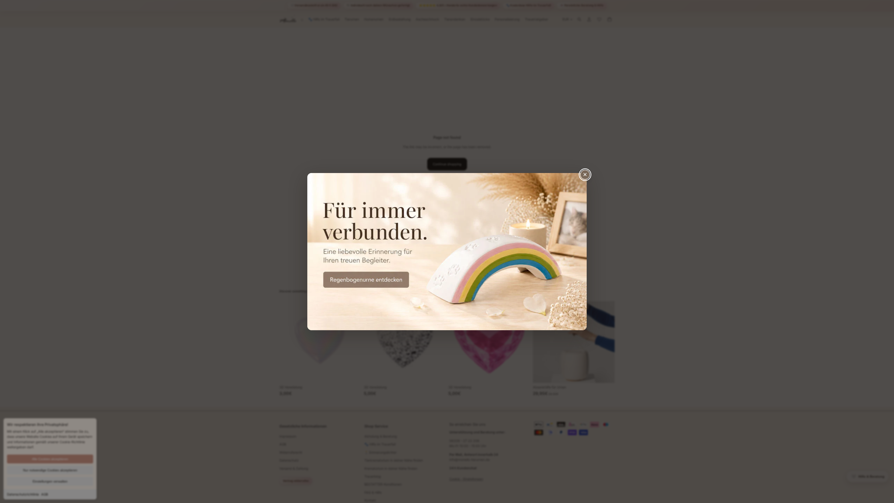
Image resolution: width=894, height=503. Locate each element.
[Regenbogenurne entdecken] (447, 251)
